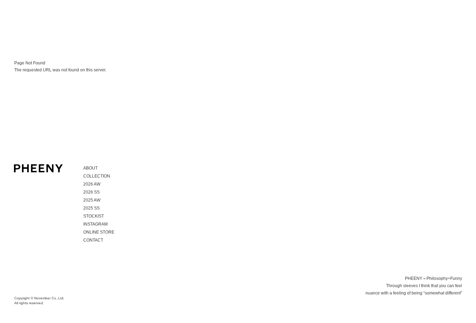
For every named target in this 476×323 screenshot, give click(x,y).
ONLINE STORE (98, 232)
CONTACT (93, 240)
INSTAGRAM (95, 224)
